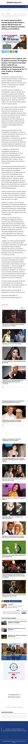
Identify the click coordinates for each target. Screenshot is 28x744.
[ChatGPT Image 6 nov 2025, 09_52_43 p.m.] (14, 659)
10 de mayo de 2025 (6, 32)
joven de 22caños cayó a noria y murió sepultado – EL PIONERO (17, 622)
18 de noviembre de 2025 (13, 631)
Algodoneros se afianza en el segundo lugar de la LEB (17, 636)
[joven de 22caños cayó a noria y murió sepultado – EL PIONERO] (4, 623)
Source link (4, 305)
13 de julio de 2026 (12, 638)
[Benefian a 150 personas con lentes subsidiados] (4, 630)
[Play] (12, 677)
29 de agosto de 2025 (12, 624)
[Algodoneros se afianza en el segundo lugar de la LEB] (4, 637)
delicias (6, 601)
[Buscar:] (14, 9)
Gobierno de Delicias (16, 601)
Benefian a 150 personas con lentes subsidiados (16, 629)
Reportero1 (14, 32)
